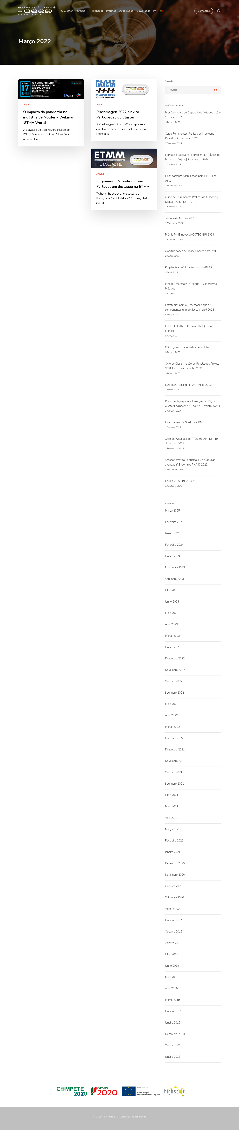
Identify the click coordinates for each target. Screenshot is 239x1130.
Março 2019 (172, 1000)
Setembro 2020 (174, 897)
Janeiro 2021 (172, 852)
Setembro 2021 (174, 784)
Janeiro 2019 (172, 1023)
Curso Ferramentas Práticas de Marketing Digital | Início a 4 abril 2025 (189, 136)
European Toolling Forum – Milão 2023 (188, 385)
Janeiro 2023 (172, 647)
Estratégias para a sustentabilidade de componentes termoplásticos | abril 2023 (189, 307)
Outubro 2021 (173, 772)
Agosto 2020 (173, 909)
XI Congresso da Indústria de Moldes (187, 347)
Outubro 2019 (173, 931)
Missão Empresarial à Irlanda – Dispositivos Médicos (191, 286)
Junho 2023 (172, 602)
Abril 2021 (171, 818)
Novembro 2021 (175, 761)
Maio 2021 (171, 806)
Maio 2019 (171, 977)
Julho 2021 (171, 795)
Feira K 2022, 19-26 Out (179, 481)
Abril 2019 (171, 988)
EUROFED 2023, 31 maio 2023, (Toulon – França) (190, 328)
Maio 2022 (171, 704)
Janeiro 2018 (172, 1057)
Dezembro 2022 (175, 658)
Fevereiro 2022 (174, 738)
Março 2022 (172, 727)
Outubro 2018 (173, 1045)
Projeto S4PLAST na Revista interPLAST (189, 267)
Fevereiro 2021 (174, 840)
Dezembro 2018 (175, 1034)
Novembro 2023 (175, 567)
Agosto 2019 (173, 943)
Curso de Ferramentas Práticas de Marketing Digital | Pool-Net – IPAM (191, 199)
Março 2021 (172, 829)
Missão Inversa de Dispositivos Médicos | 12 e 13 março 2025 (193, 115)
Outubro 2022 (173, 681)
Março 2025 (172, 510)
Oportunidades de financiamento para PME (191, 251)
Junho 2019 (172, 966)
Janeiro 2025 (172, 533)
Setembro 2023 (174, 579)
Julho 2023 (171, 590)
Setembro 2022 (174, 693)
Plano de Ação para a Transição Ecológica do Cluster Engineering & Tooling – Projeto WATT (192, 403)
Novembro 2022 (175, 670)
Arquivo (27, 104)
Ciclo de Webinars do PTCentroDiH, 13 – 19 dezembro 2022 (191, 441)
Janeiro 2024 (172, 556)
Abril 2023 (171, 624)
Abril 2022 (171, 715)
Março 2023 (172, 636)
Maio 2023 (171, 613)
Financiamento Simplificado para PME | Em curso (190, 178)
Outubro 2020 (173, 886)
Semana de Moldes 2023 (180, 218)
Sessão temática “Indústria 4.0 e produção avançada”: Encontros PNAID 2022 (190, 462)
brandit (142, 1116)
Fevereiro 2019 (174, 1011)
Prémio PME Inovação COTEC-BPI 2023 (189, 235)
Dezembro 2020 (175, 863)
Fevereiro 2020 (174, 920)
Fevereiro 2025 (174, 522)
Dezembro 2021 (175, 749)
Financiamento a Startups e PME (184, 422)
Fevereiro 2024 (174, 545)
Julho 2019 (171, 954)
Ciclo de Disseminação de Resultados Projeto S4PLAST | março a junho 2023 (192, 366)
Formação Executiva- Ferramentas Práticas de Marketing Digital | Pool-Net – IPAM (192, 157)
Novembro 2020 (175, 875)
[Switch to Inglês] (154, 11)
